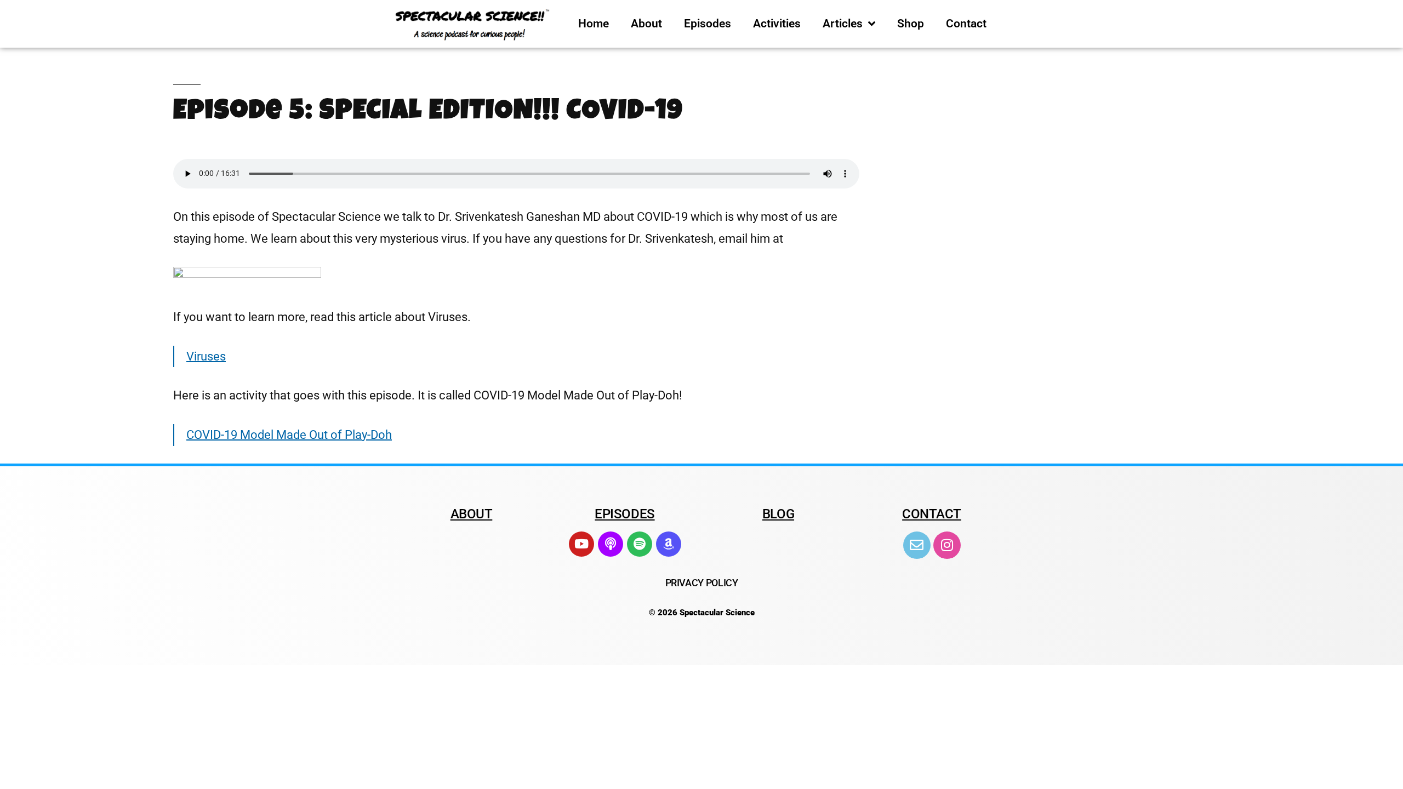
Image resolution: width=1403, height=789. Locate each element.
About (646, 23)
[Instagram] (947, 545)
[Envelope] (917, 545)
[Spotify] (639, 544)
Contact (966, 23)
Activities (777, 23)
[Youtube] (581, 544)
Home (593, 23)
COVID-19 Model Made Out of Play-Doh (289, 435)
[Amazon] (668, 544)
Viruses (206, 356)
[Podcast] (610, 544)
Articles (843, 23)
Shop (910, 23)
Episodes (707, 23)
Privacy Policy (701, 582)
